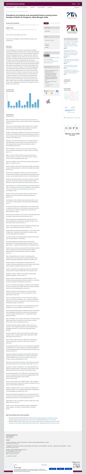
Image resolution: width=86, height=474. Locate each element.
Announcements (10, 7)
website (24, 449)
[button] (16, 465)
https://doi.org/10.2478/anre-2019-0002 (17, 34)
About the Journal (22, 7)
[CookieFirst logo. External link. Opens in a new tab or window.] (14, 466)
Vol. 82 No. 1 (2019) (19, 11)
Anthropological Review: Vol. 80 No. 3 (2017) (49, 423)
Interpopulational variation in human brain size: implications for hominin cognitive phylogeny (71, 71)
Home (7, 11)
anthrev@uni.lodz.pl (14, 443)
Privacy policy (44, 464)
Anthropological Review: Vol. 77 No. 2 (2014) (46, 419)
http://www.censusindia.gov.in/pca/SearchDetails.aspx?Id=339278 (20, 189)
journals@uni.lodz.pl (13, 453)
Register (74, 3)
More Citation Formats (49, 85)
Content (32, 7)
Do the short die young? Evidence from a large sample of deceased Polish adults (71, 61)
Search (77, 7)
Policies (50, 7)
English (65, 83)
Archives (12, 11)
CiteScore (73, 107)
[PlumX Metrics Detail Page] (48, 102)
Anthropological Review (15, 4)
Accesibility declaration (11, 456)
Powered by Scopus (71, 112)
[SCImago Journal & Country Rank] (72, 117)
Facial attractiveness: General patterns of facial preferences (70, 66)
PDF (46, 23)
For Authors (41, 7)
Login (78, 3)
